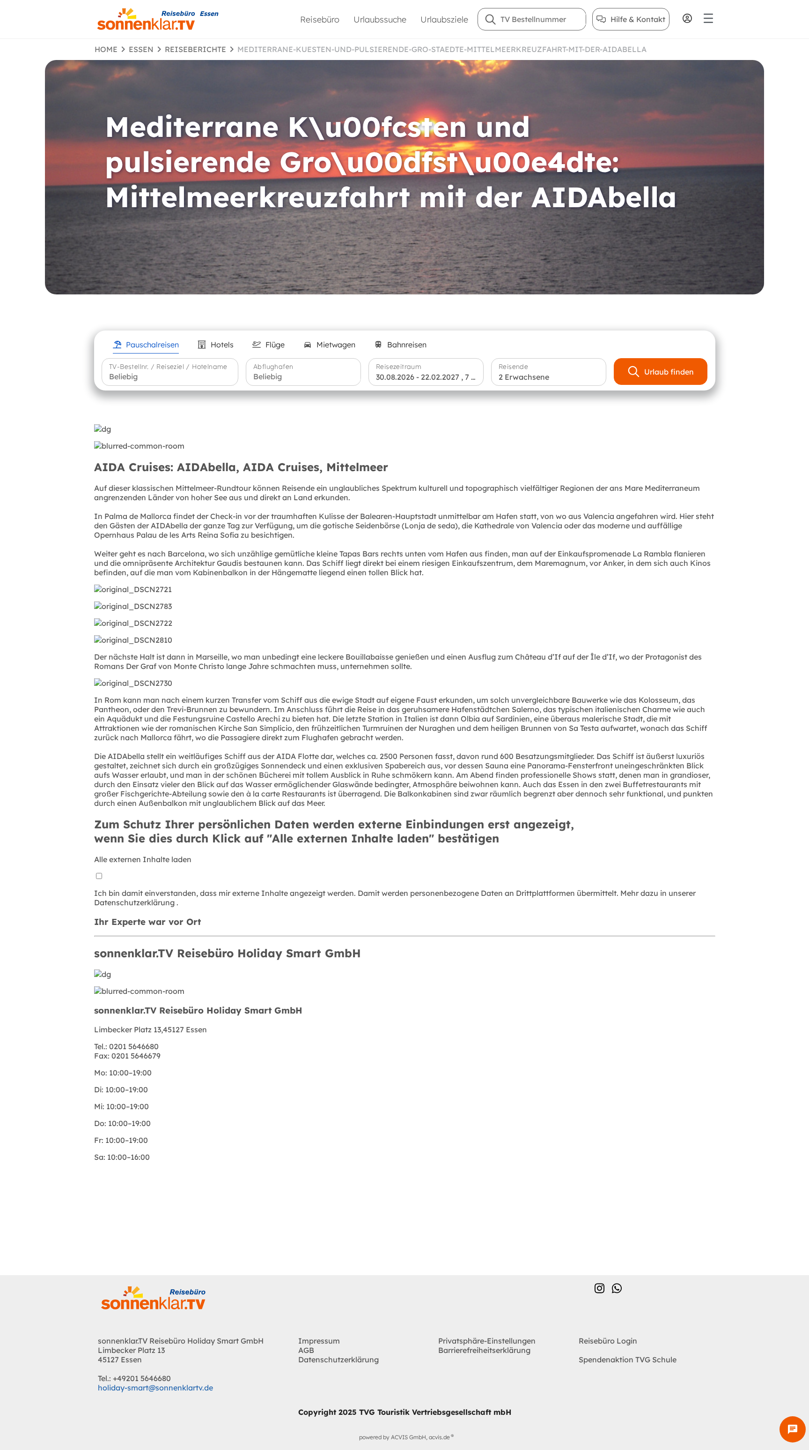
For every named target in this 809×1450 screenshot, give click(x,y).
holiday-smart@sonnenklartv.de (155, 1387)
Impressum (319, 1340)
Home (106, 49)
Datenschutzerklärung (135, 902)
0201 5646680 (126, 1046)
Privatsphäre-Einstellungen (487, 1340)
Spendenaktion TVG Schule (628, 1359)
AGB (306, 1350)
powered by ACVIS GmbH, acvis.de (404, 1437)
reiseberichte (195, 49)
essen (141, 49)
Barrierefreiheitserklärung (484, 1350)
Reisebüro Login (608, 1340)
